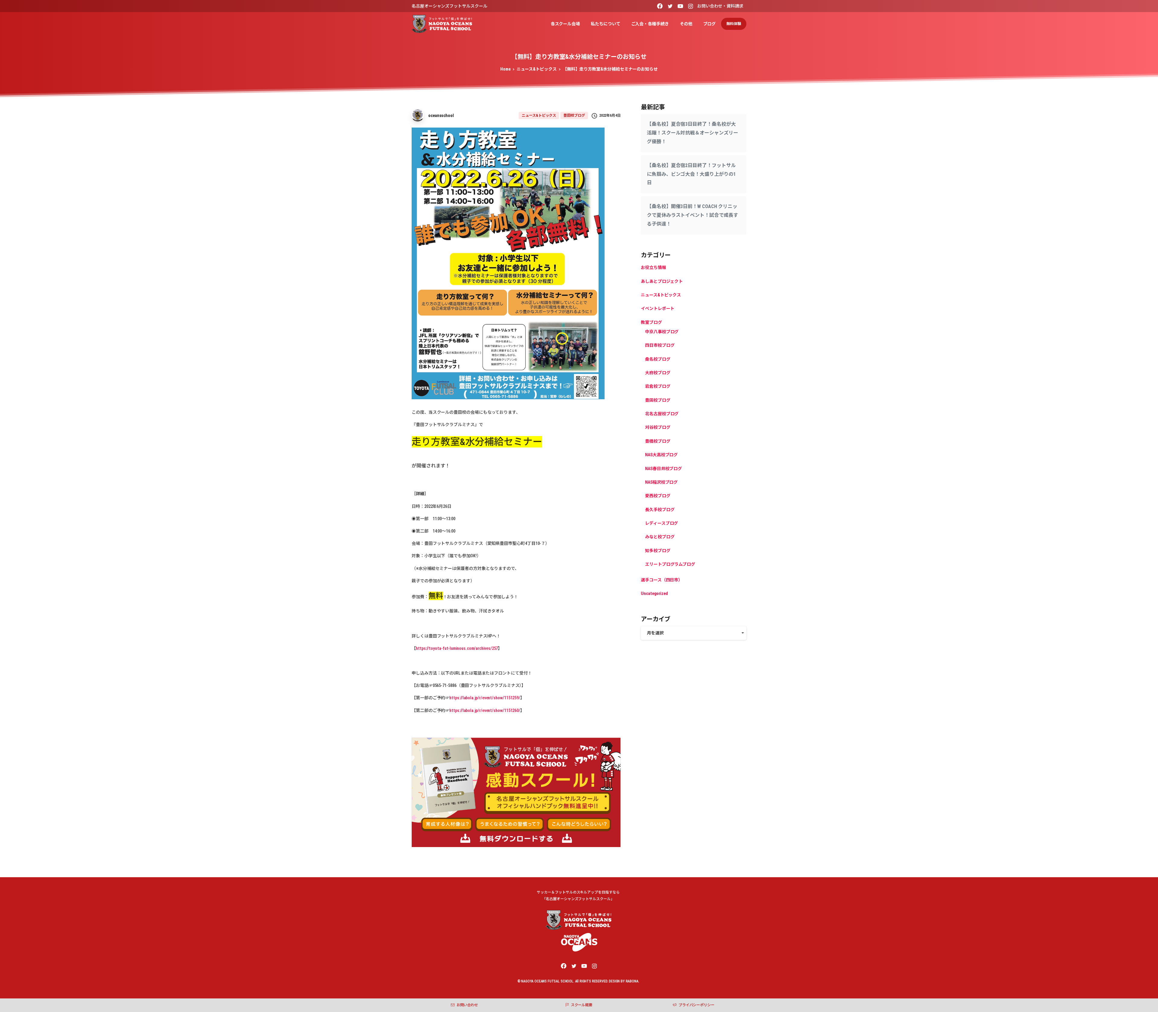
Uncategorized (654, 593)
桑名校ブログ (657, 359)
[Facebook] (660, 6)
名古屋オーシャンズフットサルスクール (449, 6)
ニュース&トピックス (537, 69)
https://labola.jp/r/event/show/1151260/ (484, 710)
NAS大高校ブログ (661, 454)
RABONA (632, 981)
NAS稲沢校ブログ (661, 482)
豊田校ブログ (657, 400)
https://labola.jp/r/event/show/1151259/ (484, 697)
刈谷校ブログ (657, 427)
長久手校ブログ (659, 509)
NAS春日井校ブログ (663, 468)
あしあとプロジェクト (662, 281)
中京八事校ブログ (662, 331)
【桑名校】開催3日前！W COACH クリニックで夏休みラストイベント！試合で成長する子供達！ (692, 215)
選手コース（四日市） (661, 579)
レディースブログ (661, 523)
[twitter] (670, 6)
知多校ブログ (657, 550)
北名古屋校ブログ (662, 413)
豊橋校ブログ (657, 441)
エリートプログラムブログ (670, 564)
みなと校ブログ (659, 537)
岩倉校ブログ (657, 386)
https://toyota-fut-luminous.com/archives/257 (457, 648)
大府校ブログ (657, 372)
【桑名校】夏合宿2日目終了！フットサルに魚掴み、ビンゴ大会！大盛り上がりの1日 (691, 174)
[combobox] (693, 633)
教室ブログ (651, 322)
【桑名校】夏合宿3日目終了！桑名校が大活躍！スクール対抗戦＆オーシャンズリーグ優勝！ (692, 132)
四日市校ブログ (659, 345)
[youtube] (680, 6)
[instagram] (690, 6)
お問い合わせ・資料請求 (720, 6)
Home (505, 69)
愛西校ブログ (657, 495)
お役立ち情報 (653, 267)
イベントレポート (657, 308)
